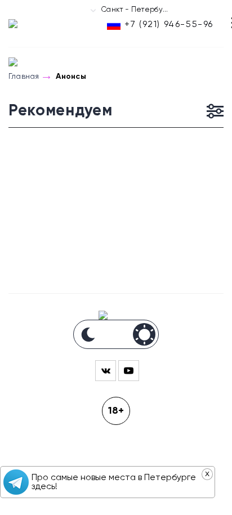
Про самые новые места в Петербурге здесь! (114, 482)
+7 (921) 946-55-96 (168, 25)
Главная (23, 76)
